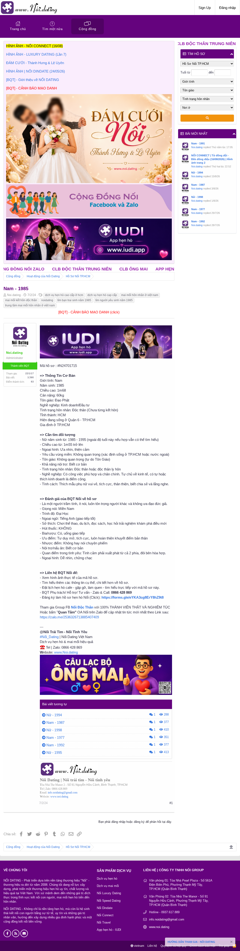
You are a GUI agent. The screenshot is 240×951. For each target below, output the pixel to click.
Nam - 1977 (55, 737)
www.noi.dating (59, 796)
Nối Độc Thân (82, 607)
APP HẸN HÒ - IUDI (134, 269)
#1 (171, 803)
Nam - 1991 (198, 143)
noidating (47, 300)
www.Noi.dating (66, 652)
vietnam (138, 945)
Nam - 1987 (55, 722)
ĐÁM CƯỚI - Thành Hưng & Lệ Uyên (35, 63)
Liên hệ (152, 945)
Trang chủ (18, 29)
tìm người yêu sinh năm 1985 (114, 300)
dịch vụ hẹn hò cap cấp (102, 295)
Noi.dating (196, 147)
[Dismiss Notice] (231, 942)
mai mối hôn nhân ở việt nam (139, 295)
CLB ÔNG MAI (93, 269)
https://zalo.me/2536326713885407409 (69, 617)
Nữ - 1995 (54, 753)
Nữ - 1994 (54, 715)
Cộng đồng (87, 29)
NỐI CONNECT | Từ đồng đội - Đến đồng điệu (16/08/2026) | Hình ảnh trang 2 (212, 159)
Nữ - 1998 (54, 730)
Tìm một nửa (52, 29)
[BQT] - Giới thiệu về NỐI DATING (32, 80)
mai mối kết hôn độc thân (21, 300)
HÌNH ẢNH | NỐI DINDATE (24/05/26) (35, 71)
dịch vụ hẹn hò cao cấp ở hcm (64, 295)
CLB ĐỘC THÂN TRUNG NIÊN (41, 269)
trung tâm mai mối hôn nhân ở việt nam (30, 305)
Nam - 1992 (55, 745)
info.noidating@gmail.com (62, 792)
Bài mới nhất (196, 133)
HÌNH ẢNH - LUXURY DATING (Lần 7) (36, 54)
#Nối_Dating (49, 637)
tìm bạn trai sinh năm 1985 (74, 300)
